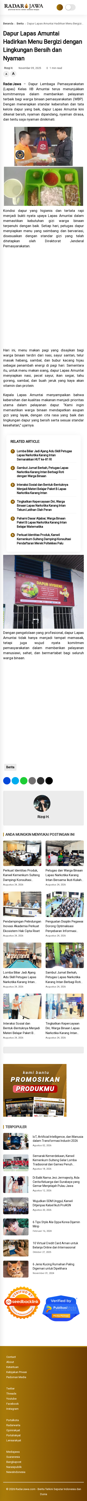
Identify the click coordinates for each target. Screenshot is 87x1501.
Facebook (12, 1403)
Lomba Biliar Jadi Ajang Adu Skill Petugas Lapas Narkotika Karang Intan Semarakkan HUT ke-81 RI (44, 455)
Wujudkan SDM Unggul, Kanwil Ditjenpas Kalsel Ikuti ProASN (53, 1203)
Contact (11, 1356)
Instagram (12, 1408)
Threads (11, 1393)
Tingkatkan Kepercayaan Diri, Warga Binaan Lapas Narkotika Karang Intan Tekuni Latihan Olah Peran (41, 505)
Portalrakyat (13, 1435)
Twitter (10, 1388)
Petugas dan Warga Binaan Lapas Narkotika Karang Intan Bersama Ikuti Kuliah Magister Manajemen (64, 875)
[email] (40, 780)
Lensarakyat (13, 1440)
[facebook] (7, 780)
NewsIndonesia (15, 1472)
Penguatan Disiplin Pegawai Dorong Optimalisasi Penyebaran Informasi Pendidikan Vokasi (64, 926)
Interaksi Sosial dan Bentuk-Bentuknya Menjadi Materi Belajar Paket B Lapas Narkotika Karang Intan (42, 489)
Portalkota (12, 1420)
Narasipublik (14, 1467)
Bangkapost (13, 1461)
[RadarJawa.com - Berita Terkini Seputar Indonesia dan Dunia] (24, 10)
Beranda (8, 23)
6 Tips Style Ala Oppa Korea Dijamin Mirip (56, 1224)
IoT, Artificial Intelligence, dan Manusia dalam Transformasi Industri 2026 (58, 1139)
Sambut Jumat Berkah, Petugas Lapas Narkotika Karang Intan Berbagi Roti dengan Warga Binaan (42, 472)
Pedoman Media (16, 1377)
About (10, 1362)
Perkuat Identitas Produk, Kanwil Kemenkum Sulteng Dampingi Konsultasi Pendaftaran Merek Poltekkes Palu (44, 539)
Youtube (11, 1398)
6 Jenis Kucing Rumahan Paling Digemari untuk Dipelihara (53, 1266)
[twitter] (15, 780)
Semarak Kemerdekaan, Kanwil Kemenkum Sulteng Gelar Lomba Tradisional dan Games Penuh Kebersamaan (55, 1160)
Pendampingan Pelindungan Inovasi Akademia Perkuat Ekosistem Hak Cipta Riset (22, 926)
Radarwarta (13, 1425)
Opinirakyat (13, 1430)
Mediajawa (13, 1451)
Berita (20, 23)
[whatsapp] (23, 780)
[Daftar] (60, 7)
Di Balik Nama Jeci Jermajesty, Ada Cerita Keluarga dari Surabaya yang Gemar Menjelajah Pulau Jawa (56, 1182)
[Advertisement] (43, 298)
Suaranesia (13, 1456)
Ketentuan (12, 1367)
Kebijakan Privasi (16, 1372)
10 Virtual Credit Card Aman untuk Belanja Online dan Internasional (55, 1245)
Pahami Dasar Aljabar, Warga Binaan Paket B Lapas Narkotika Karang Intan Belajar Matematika (42, 522)
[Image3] (35, 1115)
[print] (32, 780)
